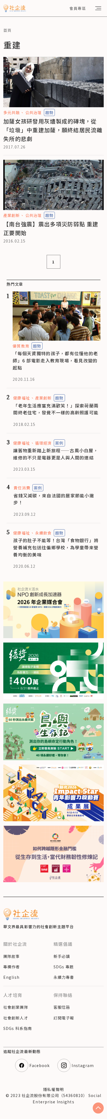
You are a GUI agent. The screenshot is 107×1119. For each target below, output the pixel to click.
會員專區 (77, 8)
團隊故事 (11, 956)
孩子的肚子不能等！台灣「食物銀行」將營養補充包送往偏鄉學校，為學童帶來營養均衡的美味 (55, 547)
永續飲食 (43, 533)
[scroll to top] (98, 1108)
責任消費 (21, 487)
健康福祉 (21, 398)
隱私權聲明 (53, 1089)
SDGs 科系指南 (17, 1028)
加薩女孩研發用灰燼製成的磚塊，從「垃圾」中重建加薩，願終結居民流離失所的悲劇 (53, 130)
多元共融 (11, 112)
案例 (59, 443)
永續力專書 (64, 977)
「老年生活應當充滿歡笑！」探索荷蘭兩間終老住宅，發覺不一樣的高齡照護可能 (55, 409)
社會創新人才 (15, 1018)
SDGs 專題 (64, 966)
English (11, 977)
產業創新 (11, 215)
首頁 (7, 30)
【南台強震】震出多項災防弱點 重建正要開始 (50, 228)
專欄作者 (11, 966)
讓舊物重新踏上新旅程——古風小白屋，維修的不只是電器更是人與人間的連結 (55, 454)
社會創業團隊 (15, 1007)
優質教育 (21, 346)
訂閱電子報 (64, 1018)
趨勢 (49, 112)
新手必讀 (62, 956)
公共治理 (33, 112)
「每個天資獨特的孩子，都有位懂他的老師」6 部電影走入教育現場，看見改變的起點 (55, 360)
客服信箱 (62, 1007)
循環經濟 (43, 443)
